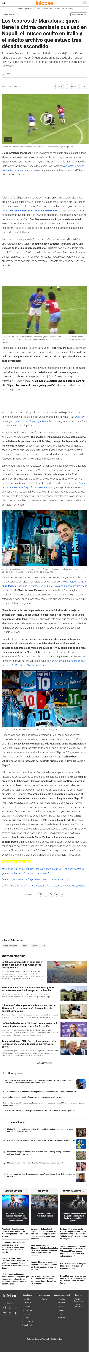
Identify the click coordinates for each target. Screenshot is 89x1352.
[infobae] (44, 3)
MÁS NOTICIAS (44, 1063)
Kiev (63, 9)
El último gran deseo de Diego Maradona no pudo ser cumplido (36, 879)
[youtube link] (5, 1312)
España (27, 1306)
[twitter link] (10, 1307)
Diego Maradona (10, 946)
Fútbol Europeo (9, 14)
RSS (27, 1329)
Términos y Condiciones (78, 1300)
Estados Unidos (27, 1310)
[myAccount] (85, 3)
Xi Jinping (69, 9)
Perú (27, 1318)
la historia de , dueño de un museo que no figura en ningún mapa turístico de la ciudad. (44, 586)
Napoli (24, 946)
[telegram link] (10, 1312)
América (27, 1299)
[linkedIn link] (15, 1312)
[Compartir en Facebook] (61, 86)
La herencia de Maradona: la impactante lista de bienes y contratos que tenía (44, 885)
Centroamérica (27, 1321)
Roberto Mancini (38, 946)
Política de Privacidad (78, 1305)
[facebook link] (5, 1307)
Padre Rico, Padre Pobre (44, 9)
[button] (3, 3)
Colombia (27, 1303)
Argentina (61, 1299)
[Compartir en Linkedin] (72, 86)
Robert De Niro (29, 9)
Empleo (44, 1299)
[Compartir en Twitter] (67, 86)
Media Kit (61, 1318)
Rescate (57, 9)
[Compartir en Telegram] (77, 86)
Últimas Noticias (27, 1325)
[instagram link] (15, 1307)
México (27, 1314)
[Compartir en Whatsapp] (56, 86)
